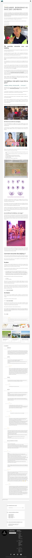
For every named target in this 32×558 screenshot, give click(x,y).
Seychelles (20, 547)
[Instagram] (17, 554)
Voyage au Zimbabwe (11, 516)
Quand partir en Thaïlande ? (6, 339)
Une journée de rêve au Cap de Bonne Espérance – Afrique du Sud (21, 543)
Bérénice (9, 347)
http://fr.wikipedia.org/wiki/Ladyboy (14, 88)
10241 (28, 341)
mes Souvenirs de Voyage (12, 440)
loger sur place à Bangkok (10, 290)
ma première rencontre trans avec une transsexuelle (17, 72)
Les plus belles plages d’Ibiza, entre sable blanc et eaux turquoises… (21, 536)
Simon (8, 377)
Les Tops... (20, 532)
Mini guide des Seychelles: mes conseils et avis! (20, 550)
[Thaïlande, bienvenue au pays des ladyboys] (6, 334)
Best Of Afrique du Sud (20, 540)
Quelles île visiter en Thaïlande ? (15, 339)
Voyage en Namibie (10, 517)
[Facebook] (10, 554)
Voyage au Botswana (10, 514)
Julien (9, 317)
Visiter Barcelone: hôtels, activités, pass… (13, 524)
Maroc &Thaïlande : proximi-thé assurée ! (25, 340)
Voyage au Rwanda (10, 515)
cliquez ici (15, 78)
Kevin (8, 389)
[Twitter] (14, 554)
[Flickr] (21, 554)
